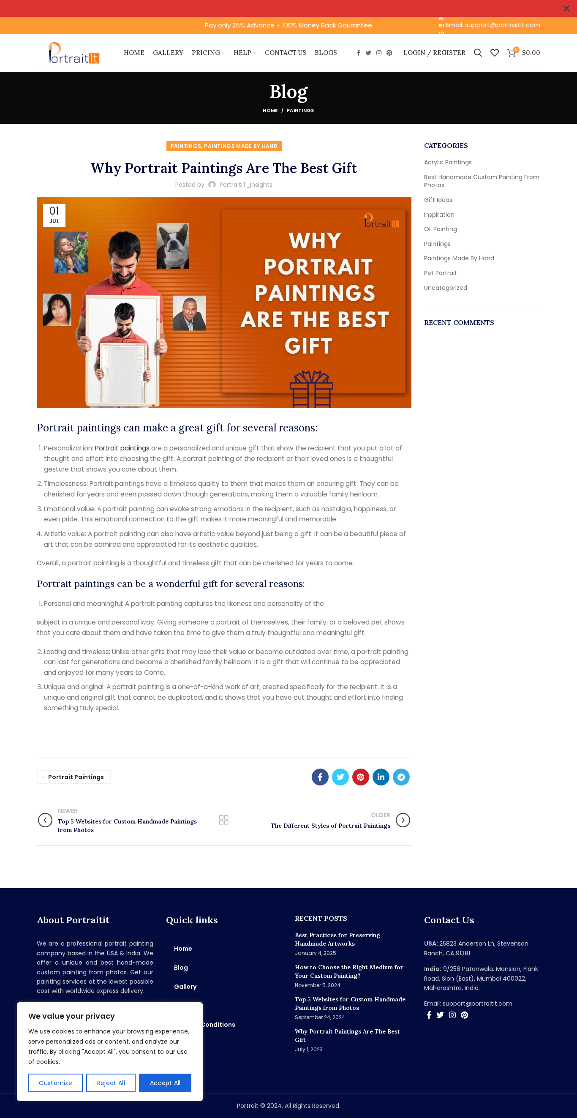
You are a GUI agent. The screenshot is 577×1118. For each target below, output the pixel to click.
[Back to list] (224, 820)
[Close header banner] (566, 8)
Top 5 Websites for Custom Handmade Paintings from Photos (350, 1003)
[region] (110, 1051)
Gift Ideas (438, 200)
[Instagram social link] (379, 52)
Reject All (111, 1083)
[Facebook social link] (358, 52)
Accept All (165, 1083)
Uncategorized (445, 288)
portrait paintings (76, 777)
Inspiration (439, 215)
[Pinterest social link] (389, 52)
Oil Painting (440, 229)
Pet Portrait (440, 273)
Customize (55, 1083)
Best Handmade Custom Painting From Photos (481, 181)
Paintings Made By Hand (241, 146)
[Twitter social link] (368, 52)
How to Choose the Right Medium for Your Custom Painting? (349, 971)
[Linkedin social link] (381, 777)
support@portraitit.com (502, 24)
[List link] (482, 1003)
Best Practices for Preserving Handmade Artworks (337, 939)
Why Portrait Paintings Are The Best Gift (347, 1036)
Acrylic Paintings (448, 162)
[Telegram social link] (401, 777)
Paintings (300, 110)
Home (270, 110)
